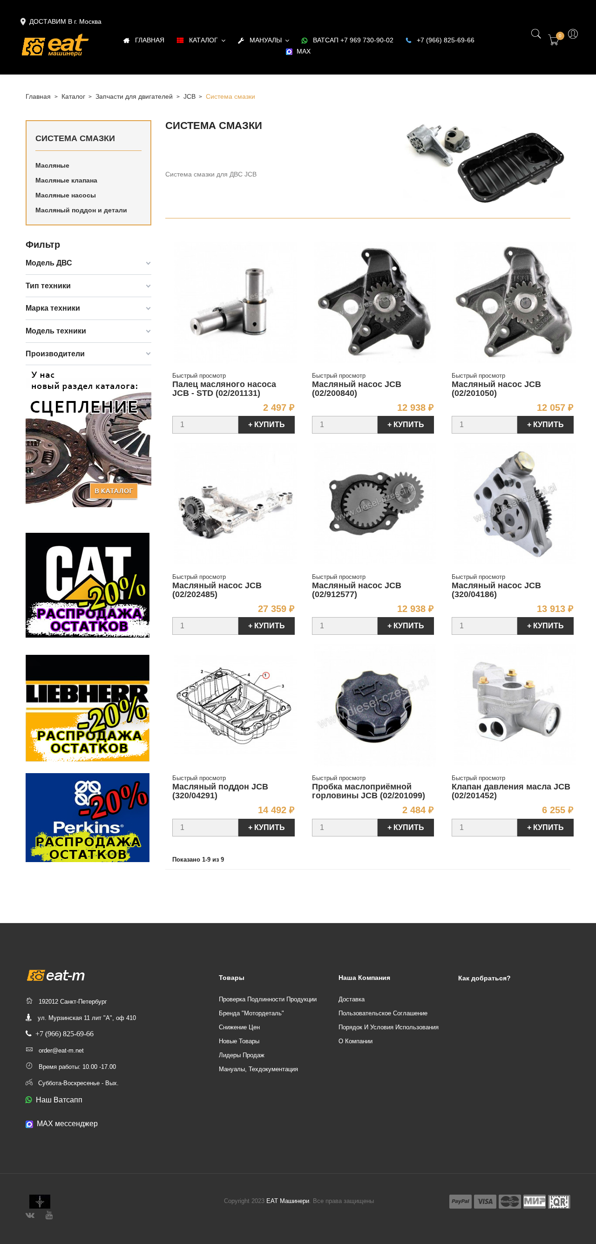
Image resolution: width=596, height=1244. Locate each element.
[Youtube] (49, 1214)
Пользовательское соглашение (383, 1013)
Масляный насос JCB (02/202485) (217, 590)
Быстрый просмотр (199, 375)
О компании (355, 1041)
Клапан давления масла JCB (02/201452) (511, 791)
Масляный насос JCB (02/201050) (496, 389)
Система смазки (75, 138)
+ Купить (266, 424)
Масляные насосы (65, 195)
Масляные (52, 165)
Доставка (352, 999)
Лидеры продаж (241, 1055)
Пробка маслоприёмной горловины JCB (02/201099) (368, 791)
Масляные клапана (66, 180)
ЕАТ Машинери (287, 1200)
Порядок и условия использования (389, 1027)
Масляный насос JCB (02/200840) (356, 389)
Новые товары (239, 1041)
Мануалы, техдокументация (258, 1069)
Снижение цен (239, 1027)
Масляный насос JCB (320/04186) (496, 590)
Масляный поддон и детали (81, 210)
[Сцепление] (88, 437)
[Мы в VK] (30, 1214)
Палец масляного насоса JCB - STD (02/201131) (224, 389)
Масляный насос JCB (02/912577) (356, 590)
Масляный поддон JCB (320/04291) (220, 791)
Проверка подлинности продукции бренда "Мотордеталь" (268, 1006)
